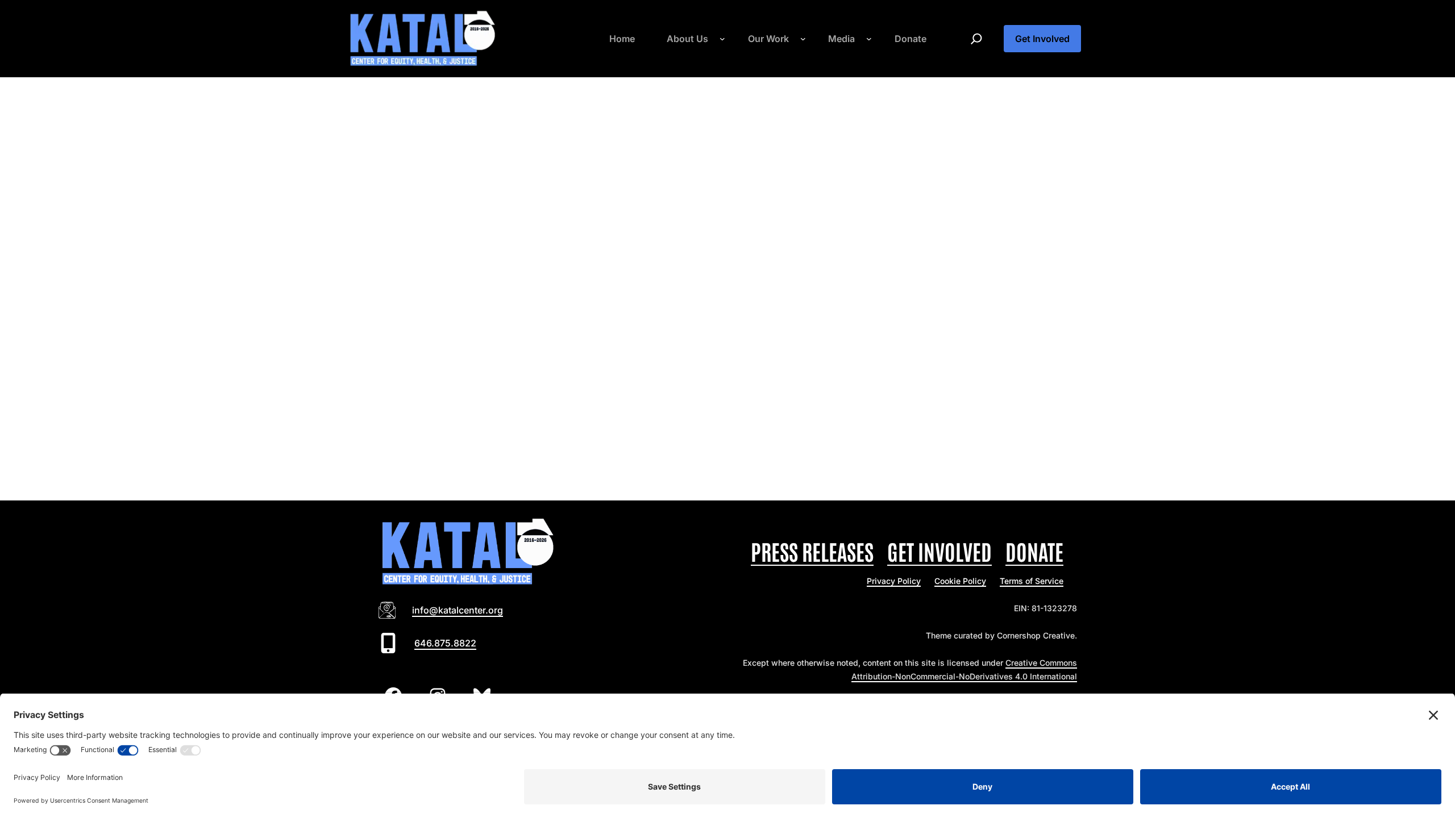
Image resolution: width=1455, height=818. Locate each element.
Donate (1034, 551)
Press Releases (812, 551)
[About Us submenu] (722, 38)
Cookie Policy (960, 581)
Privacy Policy (894, 581)
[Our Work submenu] (803, 38)
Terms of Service (1031, 581)
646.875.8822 (445, 643)
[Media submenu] (869, 38)
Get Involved (1042, 38)
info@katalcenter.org (457, 610)
